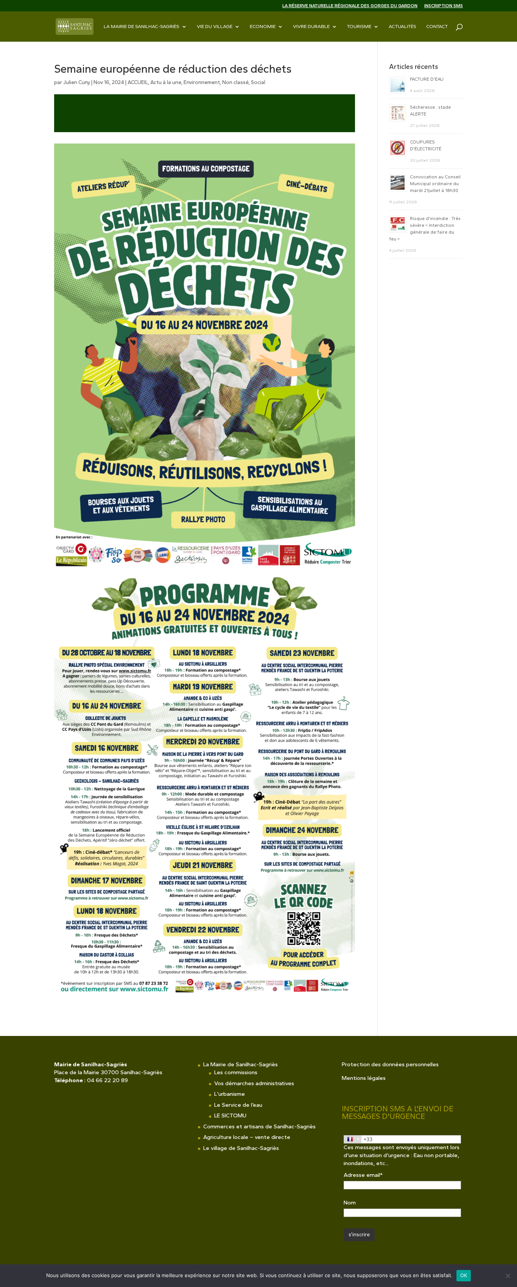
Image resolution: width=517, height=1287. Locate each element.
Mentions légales (364, 1078)
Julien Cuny (76, 82)
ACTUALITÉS (402, 26)
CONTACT (437, 26)
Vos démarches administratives (254, 1083)
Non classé (235, 82)
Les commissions (235, 1072)
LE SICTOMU (230, 1115)
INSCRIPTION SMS (443, 5)
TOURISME (359, 26)
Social (258, 82)
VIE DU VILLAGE (214, 26)
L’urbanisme (229, 1093)
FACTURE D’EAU (427, 79)
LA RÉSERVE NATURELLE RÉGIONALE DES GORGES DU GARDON (349, 5)
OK (463, 1275)
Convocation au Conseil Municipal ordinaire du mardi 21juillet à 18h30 (435, 183)
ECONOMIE (263, 26)
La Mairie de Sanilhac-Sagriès (141, 26)
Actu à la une (165, 82)
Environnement (202, 82)
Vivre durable (311, 26)
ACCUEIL (138, 82)
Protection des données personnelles (390, 1064)
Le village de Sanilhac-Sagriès (241, 1148)
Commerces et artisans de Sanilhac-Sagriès (259, 1126)
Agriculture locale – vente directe (246, 1137)
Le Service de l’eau (238, 1104)
